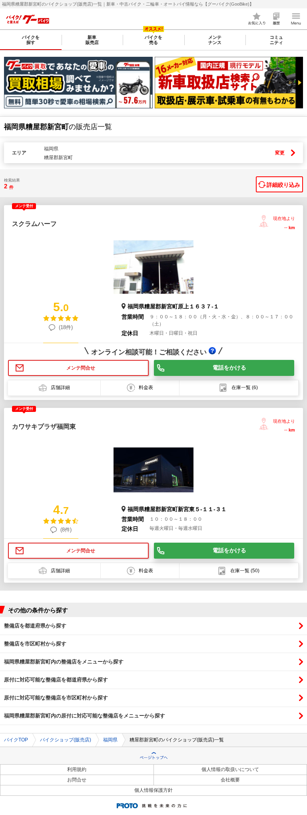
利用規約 (76, 769)
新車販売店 (92, 40)
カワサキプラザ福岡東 (44, 426)
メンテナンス (214, 40)
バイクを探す (31, 40)
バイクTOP (16, 740)
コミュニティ (276, 40)
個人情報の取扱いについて (230, 769)
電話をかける (229, 367)
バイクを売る (153, 40)
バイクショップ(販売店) (65, 740)
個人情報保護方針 (153, 790)
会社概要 (230, 780)
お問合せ (76, 780)
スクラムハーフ (34, 223)
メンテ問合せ (80, 368)
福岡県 (110, 740)
